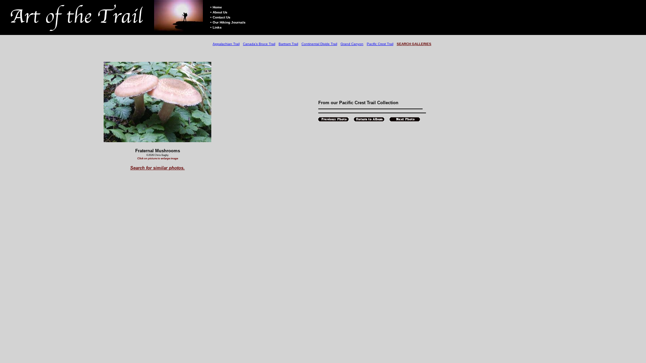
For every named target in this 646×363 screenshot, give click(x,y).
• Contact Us (220, 17)
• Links (216, 27)
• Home (216, 7)
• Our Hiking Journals (228, 22)
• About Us (218, 12)
